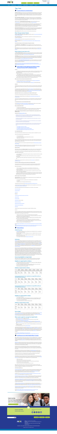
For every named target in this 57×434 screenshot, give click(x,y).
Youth (15, 224)
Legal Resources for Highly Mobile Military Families (28, 335)
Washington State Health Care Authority (19, 203)
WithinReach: (32, 82)
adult (18, 318)
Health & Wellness (22, 223)
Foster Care (16, 192)
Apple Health (33, 245)
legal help (22, 390)
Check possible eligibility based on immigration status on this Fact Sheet (25, 129)
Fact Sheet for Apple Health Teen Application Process (31, 183)
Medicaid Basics (17, 200)
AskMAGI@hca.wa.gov (17, 160)
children (21, 333)
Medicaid (18, 231)
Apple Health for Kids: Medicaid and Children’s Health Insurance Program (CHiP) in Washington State (28, 67)
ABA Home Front (17, 342)
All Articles (18, 223)
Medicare (35, 333)
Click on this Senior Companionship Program (29, 54)
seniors (18, 64)
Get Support (42, 417)
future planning (19, 390)
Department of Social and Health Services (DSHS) (34, 90)
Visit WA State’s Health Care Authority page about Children (24, 81)
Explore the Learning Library (13, 404)
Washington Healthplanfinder (36, 80)
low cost (30, 333)
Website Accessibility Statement (28, 425)
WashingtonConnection (29, 327)
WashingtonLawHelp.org (22, 113)
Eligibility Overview (21, 319)
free (25, 333)
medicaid (32, 333)
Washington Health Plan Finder (29, 236)
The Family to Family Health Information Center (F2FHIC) (21, 195)
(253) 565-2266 (26, 423)
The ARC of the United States (18, 369)
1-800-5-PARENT (31, 423)
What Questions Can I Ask (31, 389)
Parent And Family (32, 223)
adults (17, 333)
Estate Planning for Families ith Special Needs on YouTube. (34, 384)
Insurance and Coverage (27, 223)
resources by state (33, 390)
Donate (36, 417)
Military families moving (27, 390)
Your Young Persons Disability (38, 223)
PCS (30, 390)
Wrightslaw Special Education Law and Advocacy (20, 386)
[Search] (48, 3)
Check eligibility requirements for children (22, 126)
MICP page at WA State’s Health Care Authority (28, 104)
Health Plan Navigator (27, 325)
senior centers (16, 64)
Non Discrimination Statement (36, 425)
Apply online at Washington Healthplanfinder (21, 185)
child (21, 318)
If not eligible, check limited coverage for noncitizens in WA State (24, 128)
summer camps (22, 64)
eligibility (24, 333)
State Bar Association (33, 350)
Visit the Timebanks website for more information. (27, 58)
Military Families (22, 389)
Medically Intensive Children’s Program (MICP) (22, 103)
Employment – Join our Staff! (20, 425)
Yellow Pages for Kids (31, 386)
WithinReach (16, 206)
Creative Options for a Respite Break (25, 10)
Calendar (47, 417)
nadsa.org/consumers (34, 22)
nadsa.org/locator (17, 22)
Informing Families (29, 91)
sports (20, 64)
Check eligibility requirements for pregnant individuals (23, 127)
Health (26, 333)
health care (28, 333)
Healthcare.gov (34, 330)
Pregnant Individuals (17, 190)
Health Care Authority (17, 246)
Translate (48, 1)
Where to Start (36, 389)
